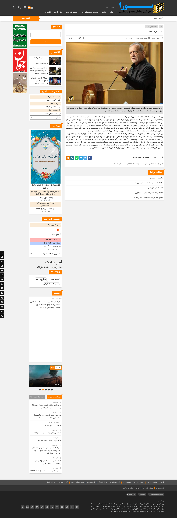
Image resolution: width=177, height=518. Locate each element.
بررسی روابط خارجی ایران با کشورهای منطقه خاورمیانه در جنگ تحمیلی (47, 416)
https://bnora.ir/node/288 (142, 157)
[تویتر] (2, 266)
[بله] (2, 293)
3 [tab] (45, 389)
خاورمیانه (41, 279)
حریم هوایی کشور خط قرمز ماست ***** (44, 471)
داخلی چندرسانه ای (90, 12)
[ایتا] (2, 302)
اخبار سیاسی (115, 482)
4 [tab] (42, 389)
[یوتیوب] (2, 271)
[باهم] (2, 307)
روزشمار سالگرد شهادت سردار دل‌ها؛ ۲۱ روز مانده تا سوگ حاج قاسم (46, 406)
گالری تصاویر (63, 482)
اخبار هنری (91, 482)
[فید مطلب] (2, 316)
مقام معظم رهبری (151, 26)
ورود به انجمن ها (77, 482)
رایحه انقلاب (57, 384)
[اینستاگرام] (2, 275)
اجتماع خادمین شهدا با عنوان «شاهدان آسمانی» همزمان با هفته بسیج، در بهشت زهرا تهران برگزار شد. (45, 304)
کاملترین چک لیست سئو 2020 (48, 440)
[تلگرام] (2, 279)
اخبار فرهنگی (102, 482)
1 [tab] (51, 389)
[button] (15, 7)
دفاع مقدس (53, 280)
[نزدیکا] (2, 312)
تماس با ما (127, 482)
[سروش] (2, 288)
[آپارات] (2, 298)
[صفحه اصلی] (2, 257)
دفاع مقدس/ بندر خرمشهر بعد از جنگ (148, 197)
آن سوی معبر (158, 18)
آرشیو (104, 12)
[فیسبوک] (2, 262)
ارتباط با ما (51, 482)
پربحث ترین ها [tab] (36, 397)
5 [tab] (39, 389)
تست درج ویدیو (156, 178)
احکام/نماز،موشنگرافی (51, 283)
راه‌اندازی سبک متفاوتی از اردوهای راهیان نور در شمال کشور (39, 70)
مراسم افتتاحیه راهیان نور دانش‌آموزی (148, 192)
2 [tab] (48, 389)
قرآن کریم (58, 12)
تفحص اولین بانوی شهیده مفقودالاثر (46, 432)
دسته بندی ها (71, 12)
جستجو (46, 42)
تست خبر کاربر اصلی (154, 187)
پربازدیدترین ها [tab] (54, 397)
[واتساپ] (2, 284)
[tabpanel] (45, 376)
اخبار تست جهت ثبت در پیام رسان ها (148, 183)
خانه (111, 12)
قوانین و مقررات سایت (155, 482)
